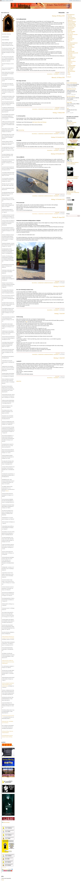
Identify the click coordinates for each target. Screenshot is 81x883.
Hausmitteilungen (71, 38)
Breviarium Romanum (72, 21)
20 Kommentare (41, 282)
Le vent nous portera (20, 116)
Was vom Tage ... (71, 68)
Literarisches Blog (71, 51)
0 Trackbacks (56, 109)
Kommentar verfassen (48, 109)
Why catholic (70, 69)
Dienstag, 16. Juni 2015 (59, 286)
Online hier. (7, 490)
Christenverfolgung (71, 23)
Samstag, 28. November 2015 (58, 153)
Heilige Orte (70, 40)
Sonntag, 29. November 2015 (58, 137)
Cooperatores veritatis (72, 24)
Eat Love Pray (70, 33)
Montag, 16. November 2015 (58, 199)
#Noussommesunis (20, 202)
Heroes (69, 41)
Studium (69, 59)
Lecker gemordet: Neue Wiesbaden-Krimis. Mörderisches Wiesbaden (73, 192)
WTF (69, 72)
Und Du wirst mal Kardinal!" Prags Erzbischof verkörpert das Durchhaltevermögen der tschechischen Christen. (8, 684)
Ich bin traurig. (19, 316)
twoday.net (3, 0)
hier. (10, 718)
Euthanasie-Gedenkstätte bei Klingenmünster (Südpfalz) (28, 220)
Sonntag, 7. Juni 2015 (59, 313)
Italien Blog (70, 45)
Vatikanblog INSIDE (71, 65)
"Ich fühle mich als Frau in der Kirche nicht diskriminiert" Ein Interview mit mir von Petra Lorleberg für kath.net (8, 662)
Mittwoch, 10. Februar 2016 (58, 77)
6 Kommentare (41, 213)
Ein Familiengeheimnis (21, 19)
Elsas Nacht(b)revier (70, 14)
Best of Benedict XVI (72, 18)
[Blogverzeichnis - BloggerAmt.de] (5, 869)
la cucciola (70, 50)
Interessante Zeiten (71, 44)
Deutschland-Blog (71, 27)
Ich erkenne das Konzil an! (73, 42)
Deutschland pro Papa (72, 26)
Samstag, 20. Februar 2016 (58, 16)
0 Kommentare (41, 109)
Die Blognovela (70, 28)
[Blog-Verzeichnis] (4, 871)
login (3, 879)
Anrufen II (18, 361)
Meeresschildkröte (20, 157)
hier (26, 321)
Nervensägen (70, 55)
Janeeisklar (70, 48)
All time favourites (71, 17)
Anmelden (70, 0)
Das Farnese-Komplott (71, 148)
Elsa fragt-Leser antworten (72, 34)
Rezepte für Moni (71, 58)
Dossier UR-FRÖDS (71, 31)
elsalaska (7, 0)
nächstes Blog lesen (76, 0)
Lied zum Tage (21, 130)
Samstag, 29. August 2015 (58, 217)
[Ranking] (10, 869)
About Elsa (70, 16)
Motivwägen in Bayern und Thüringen (39, 122)
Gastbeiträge (70, 35)
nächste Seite (18, 381)
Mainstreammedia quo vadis (73, 52)
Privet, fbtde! (69, 102)
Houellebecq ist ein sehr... (71, 88)
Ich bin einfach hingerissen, (72, 82)
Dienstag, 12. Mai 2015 (59, 358)
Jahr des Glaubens (71, 47)
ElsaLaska (57, 72)
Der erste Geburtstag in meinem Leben (24, 289)
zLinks (69, 74)
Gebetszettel (70, 37)
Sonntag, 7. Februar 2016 (59, 112)
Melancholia (11, 0)
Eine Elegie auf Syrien (21, 80)
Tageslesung (70, 62)
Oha (68, 108)
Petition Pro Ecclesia (71, 57)
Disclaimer (70, 30)
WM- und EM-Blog (71, 71)
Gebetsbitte (18, 140)
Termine (69, 64)
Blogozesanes (70, 20)
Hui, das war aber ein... (71, 96)
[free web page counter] (7, 745)
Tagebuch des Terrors (72, 61)
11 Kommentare (41, 133)
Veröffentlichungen (71, 67)
